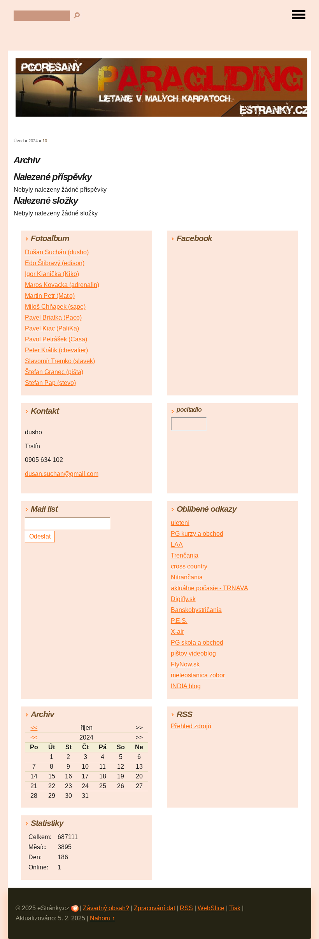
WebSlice (211, 908)
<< (33, 727)
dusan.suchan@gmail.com (61, 473)
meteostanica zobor (198, 675)
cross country (189, 566)
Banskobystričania (196, 610)
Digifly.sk (183, 599)
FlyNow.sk (185, 664)
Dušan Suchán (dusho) (57, 252)
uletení (180, 522)
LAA (177, 544)
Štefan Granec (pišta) (54, 372)
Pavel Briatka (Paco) (53, 317)
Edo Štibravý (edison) (54, 263)
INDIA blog (186, 686)
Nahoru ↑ (102, 918)
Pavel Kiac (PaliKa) (52, 328)
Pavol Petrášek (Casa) (56, 339)
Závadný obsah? (106, 908)
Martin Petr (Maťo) (50, 295)
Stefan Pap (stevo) (50, 382)
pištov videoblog (193, 653)
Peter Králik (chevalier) (56, 350)
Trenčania (184, 555)
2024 (33, 140)
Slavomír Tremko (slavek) (60, 361)
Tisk (234, 908)
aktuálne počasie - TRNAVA (209, 588)
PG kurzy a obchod (197, 533)
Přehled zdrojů (191, 726)
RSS (186, 908)
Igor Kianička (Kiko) (52, 274)
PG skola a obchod (197, 642)
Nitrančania (187, 577)
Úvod (19, 140)
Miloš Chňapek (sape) (55, 306)
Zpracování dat (154, 908)
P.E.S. (179, 620)
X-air (177, 631)
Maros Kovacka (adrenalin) (62, 285)
